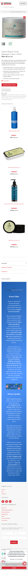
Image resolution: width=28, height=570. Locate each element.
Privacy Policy (4, 520)
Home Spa (8, 96)
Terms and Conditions (6, 518)
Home (3, 11)
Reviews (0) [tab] (4, 271)
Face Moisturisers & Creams (13, 94)
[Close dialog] (25, 551)
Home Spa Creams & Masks (17, 96)
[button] (24, 17)
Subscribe (14, 542)
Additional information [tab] (7, 267)
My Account (4, 507)
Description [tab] (4, 263)
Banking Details (5, 514)
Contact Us (4, 493)
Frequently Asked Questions (7, 510)
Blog (2, 491)
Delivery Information (5, 512)
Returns (3, 516)
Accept (14, 568)
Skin (13, 98)
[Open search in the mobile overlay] (14, 7)
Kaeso (9, 11)
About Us (3, 489)
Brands (5, 11)
